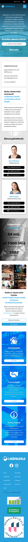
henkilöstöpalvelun (8, 313)
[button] (24, 6)
